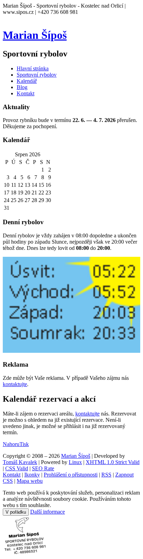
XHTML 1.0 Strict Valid (113, 462)
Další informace (47, 512)
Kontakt (25, 93)
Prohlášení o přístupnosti (71, 475)
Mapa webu (30, 481)
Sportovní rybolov (37, 75)
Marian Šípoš (35, 35)
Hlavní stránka (33, 68)
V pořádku (16, 512)
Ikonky (32, 475)
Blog (22, 87)
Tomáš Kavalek (20, 462)
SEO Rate (43, 468)
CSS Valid (16, 468)
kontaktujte (15, 384)
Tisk (24, 444)
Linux (75, 462)
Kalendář (27, 81)
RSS (106, 475)
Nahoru (11, 444)
